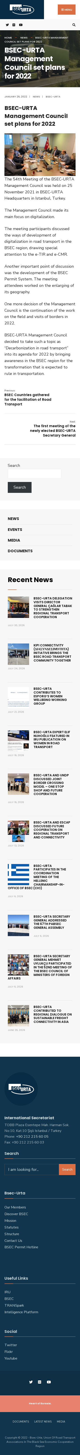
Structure (11, 1234)
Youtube (10, 1358)
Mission (10, 1220)
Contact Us (13, 1240)
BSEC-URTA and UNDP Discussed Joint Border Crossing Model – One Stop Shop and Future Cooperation (51, 784)
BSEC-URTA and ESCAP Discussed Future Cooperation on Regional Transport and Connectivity (52, 830)
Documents (20, 551)
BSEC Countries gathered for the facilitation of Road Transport (27, 398)
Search (14, 465)
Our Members (15, 1207)
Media (14, 540)
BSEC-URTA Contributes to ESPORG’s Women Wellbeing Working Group (50, 696)
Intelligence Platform (21, 1312)
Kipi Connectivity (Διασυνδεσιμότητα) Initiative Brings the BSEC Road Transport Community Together (52, 652)
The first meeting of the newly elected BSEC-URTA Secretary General (53, 429)
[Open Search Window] (73, 25)
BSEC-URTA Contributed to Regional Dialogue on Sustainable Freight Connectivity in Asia (53, 1014)
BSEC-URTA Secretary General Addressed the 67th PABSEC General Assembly (52, 922)
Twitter (10, 1345)
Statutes (11, 1227)
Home (8, 37)
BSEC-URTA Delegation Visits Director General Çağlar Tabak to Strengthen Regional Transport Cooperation (53, 607)
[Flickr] (13, 25)
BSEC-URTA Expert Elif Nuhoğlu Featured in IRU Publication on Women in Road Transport (52, 739)
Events (15, 529)
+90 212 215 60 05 (33, 1136)
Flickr (8, 1351)
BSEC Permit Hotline (21, 1247)
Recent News (30, 580)
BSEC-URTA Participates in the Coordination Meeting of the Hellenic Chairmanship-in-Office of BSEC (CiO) (37, 877)
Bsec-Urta (53, 96)
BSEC (9, 1298)
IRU (7, 1292)
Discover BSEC (16, 1214)
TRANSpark (14, 1305)
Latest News (43, 1421)
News (24, 37)
